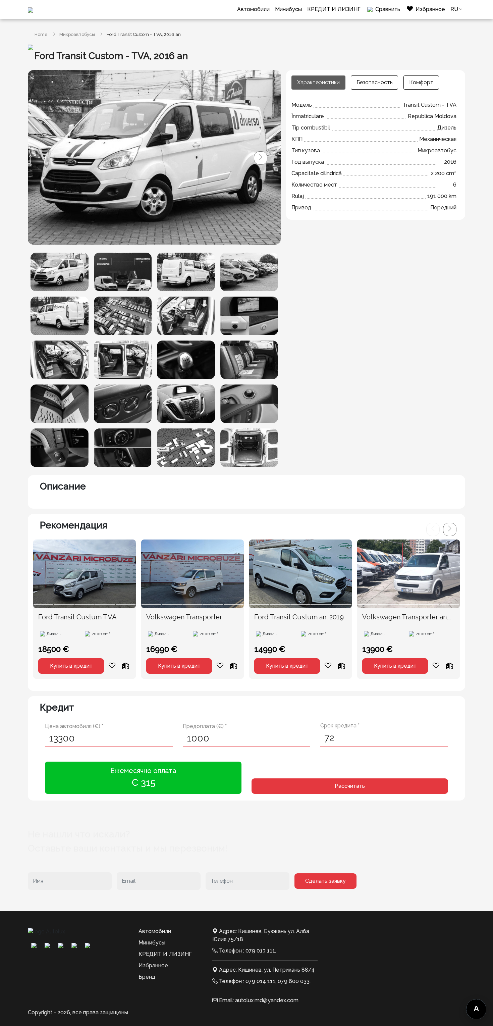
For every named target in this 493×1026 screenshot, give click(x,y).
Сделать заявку (325, 881)
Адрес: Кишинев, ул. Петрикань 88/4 (267, 970)
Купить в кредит (71, 666)
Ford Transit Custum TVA (77, 617)
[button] (260, 158)
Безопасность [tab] (374, 82)
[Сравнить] (125, 666)
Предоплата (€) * (205, 726)
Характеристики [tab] (318, 82)
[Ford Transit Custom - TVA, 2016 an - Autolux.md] (60, 272)
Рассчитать (350, 786)
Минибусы (288, 9)
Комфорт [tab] (421, 82)
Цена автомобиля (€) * (74, 726)
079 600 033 (294, 981)
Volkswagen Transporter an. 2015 (405, 617)
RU (454, 9)
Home (41, 34)
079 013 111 (260, 950)
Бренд (147, 977)
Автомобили (253, 9)
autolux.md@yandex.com (266, 1000)
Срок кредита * (340, 725)
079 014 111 (260, 981)
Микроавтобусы (77, 34)
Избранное (153, 965)
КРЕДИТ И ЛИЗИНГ (334, 9)
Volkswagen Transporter (184, 617)
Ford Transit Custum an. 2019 (299, 617)
